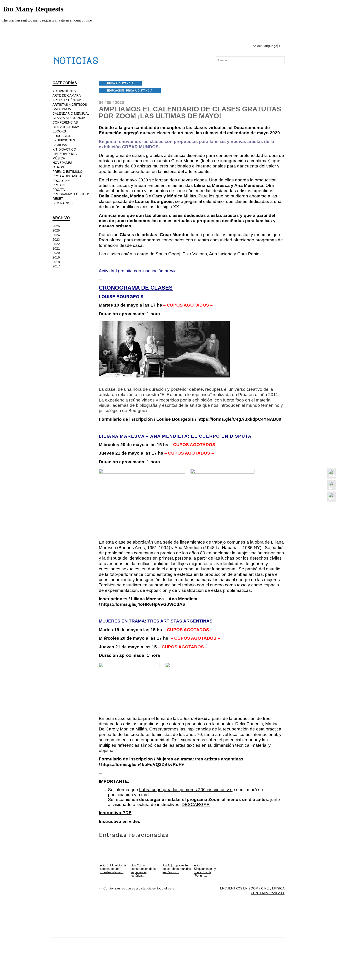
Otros (58, 167)
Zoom (214, 799)
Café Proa (61, 109)
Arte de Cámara (66, 95)
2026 (56, 226)
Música (58, 158)
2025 (56, 230)
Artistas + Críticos (69, 104)
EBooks (59, 131)
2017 (56, 266)
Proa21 (58, 185)
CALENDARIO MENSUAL (70, 113)
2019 (56, 257)
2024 (56, 235)
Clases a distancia (68, 118)
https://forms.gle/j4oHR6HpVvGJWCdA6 (143, 604)
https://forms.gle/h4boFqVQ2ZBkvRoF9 (142, 764)
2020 (56, 253)
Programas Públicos (71, 194)
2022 (56, 244)
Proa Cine (61, 181)
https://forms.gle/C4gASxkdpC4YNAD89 (239, 419)
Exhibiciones (63, 140)
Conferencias (65, 122)
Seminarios (62, 203)
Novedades (62, 162)
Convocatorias (66, 127)
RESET (57, 198)
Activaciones (64, 91)
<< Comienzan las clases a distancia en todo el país (136, 888)
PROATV (58, 189)
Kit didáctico (64, 149)
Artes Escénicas (67, 100)
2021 (56, 248)
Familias (59, 145)
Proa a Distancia (139, 90)
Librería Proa (64, 154)
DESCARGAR (196, 804)
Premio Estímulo (67, 171)
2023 (56, 239)
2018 (56, 262)
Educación (115, 90)
